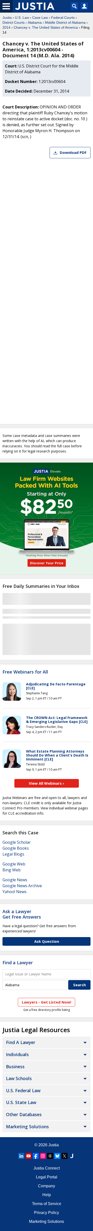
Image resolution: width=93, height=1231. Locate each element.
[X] (64, 1156)
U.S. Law (22, 18)
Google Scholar (16, 842)
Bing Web (11, 870)
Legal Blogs (13, 854)
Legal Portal (46, 1177)
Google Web (13, 864)
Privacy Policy (46, 1212)
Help (46, 1195)
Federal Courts (63, 18)
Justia (7, 18)
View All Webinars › (46, 783)
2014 (6, 27)
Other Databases (24, 1114)
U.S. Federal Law (23, 1090)
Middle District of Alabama (65, 22)
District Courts (13, 22)
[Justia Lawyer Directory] (72, 1156)
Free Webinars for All (25, 672)
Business (15, 1066)
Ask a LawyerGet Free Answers (21, 914)
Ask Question (46, 941)
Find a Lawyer (17, 962)
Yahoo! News (14, 891)
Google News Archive (22, 885)
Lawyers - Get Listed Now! (46, 1002)
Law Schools (19, 1078)
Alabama (35, 22)
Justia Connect (46, 1168)
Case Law (40, 18)
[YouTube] (28, 1156)
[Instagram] (43, 1156)
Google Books (15, 848)
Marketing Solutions (27, 1126)
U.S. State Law (21, 1102)
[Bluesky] (57, 1156)
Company (46, 1186)
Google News (14, 879)
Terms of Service (46, 1204)
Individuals (17, 1054)
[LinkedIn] (21, 1156)
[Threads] (50, 1156)
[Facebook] (36, 1156)
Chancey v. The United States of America (46, 27)
